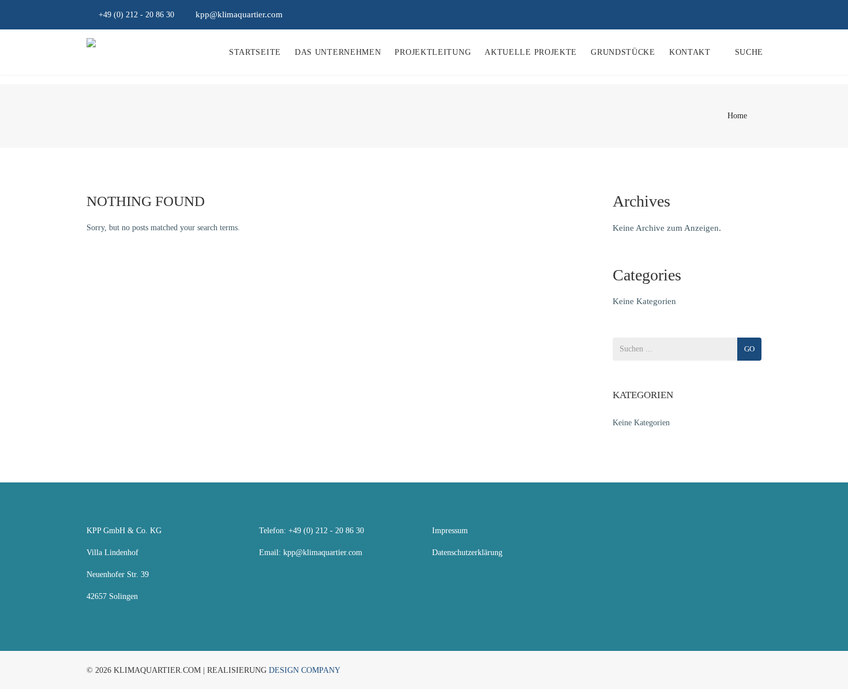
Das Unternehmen (338, 52)
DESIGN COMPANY (304, 670)
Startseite (255, 52)
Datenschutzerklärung (467, 552)
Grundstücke (623, 52)
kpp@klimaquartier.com (322, 552)
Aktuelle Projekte (531, 52)
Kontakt (690, 52)
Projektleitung (433, 52)
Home (737, 115)
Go (749, 348)
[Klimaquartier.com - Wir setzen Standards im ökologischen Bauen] (91, 52)
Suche (749, 52)
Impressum (450, 530)
